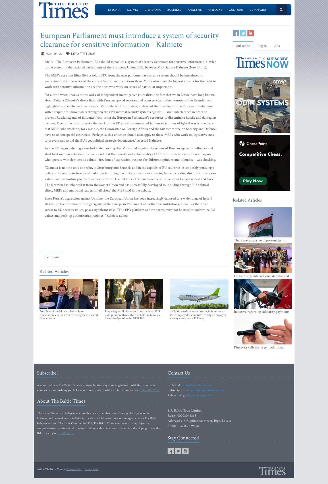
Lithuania (153, 10)
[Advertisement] (135, 237)
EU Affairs (258, 10)
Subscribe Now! (150, 390)
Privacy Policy (92, 469)
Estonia (114, 10)
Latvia (132, 10)
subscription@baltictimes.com (205, 390)
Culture (236, 10)
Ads (277, 45)
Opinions (215, 10)
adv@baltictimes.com (199, 395)
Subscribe (243, 45)
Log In (262, 45)
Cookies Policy (74, 469)
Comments (51, 257)
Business (174, 10)
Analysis (195, 10)
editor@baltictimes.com (196, 385)
